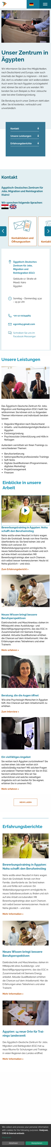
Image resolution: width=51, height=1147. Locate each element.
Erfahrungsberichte (21, 143)
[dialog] (25, 1135)
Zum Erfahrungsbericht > (14, 569)
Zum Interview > (10, 711)
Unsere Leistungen (20, 136)
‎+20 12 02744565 (22, 315)
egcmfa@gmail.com (24, 324)
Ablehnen (13, 1143)
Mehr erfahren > (10, 650)
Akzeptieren (36, 1143)
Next (47, 231)
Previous (3, 231)
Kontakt (14, 128)
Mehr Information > (13, 914)
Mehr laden (26, 802)
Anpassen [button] (6, 1137)
